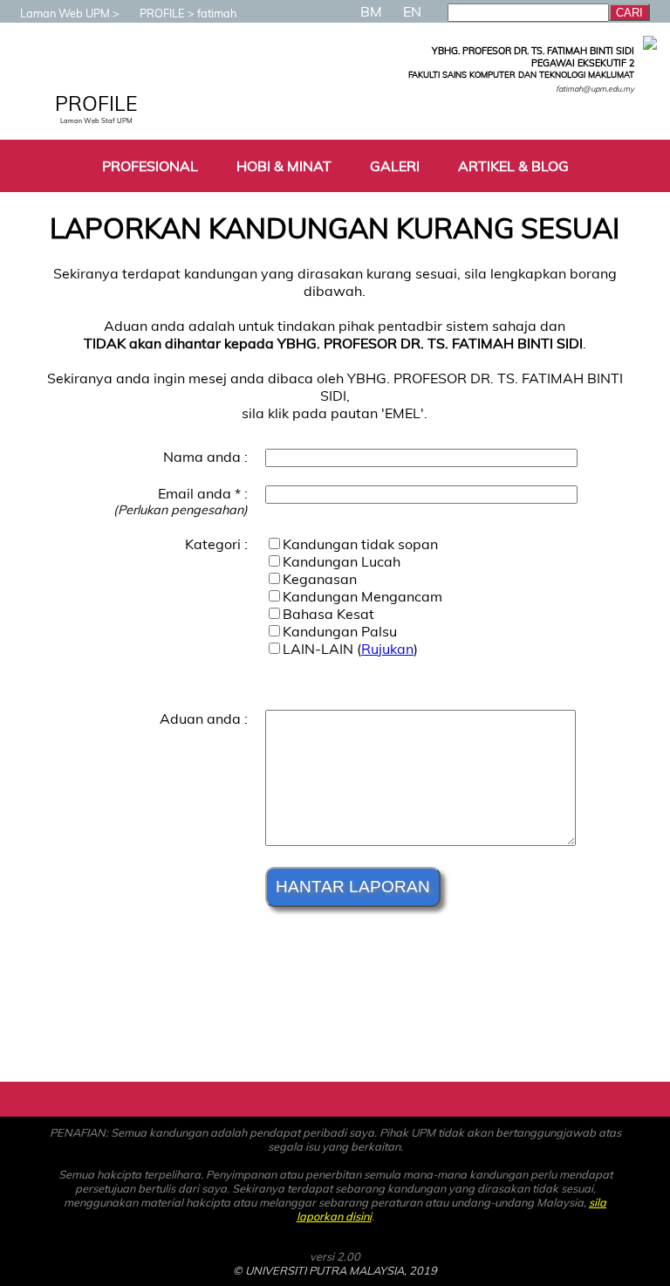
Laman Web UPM (65, 13)
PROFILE (162, 13)
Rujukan (387, 648)
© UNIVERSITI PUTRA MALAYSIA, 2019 (335, 1270)
